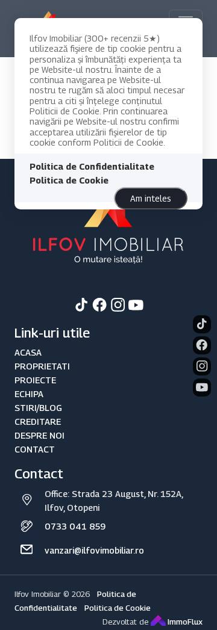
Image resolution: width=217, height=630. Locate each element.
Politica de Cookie (69, 180)
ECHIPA (28, 394)
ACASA (28, 352)
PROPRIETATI (42, 366)
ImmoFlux (184, 621)
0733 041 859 (75, 526)
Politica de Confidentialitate (92, 166)
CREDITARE (37, 421)
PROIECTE (35, 380)
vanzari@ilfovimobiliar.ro (94, 550)
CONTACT (34, 449)
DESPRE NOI (39, 435)
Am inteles (150, 198)
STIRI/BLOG (38, 408)
